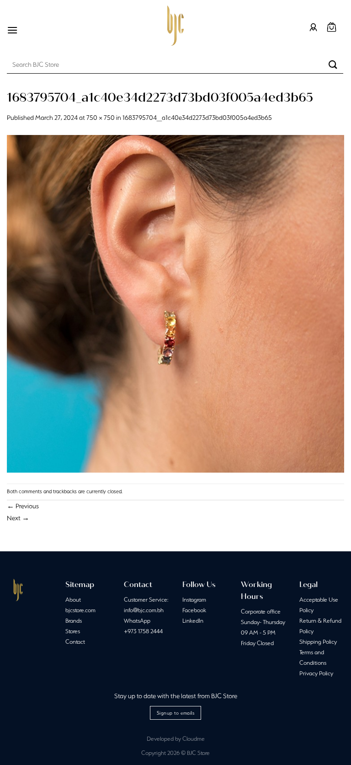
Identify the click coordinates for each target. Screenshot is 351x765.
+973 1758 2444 (143, 631)
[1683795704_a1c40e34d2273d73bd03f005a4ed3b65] (175, 303)
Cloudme (193, 738)
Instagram (194, 599)
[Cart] (331, 27)
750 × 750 (100, 117)
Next (18, 518)
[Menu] (12, 30)
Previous (23, 506)
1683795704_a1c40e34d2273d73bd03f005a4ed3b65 (197, 117)
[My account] (313, 27)
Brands (73, 620)
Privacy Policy (316, 673)
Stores (72, 631)
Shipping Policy (318, 641)
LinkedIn (192, 620)
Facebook (194, 610)
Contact (75, 641)
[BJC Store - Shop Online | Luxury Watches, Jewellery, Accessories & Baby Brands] (175, 25)
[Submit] (333, 64)
